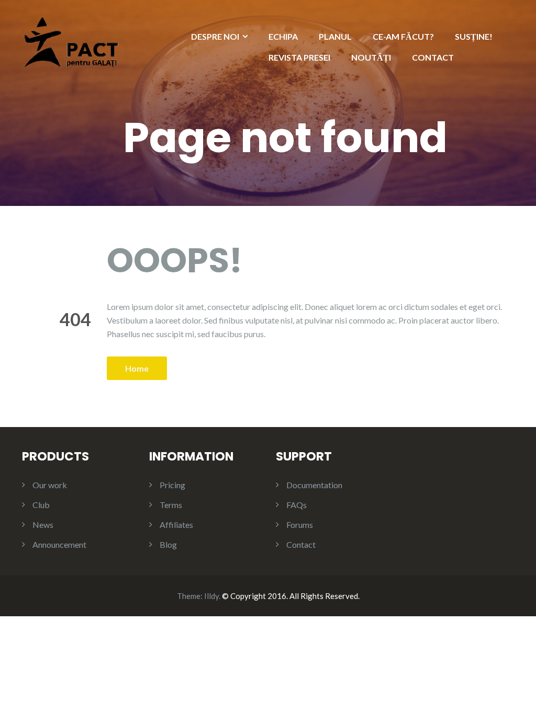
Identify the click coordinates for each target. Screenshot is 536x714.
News (42, 524)
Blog (168, 544)
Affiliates (176, 524)
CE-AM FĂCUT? (403, 36)
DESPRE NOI (215, 36)
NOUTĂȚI (371, 57)
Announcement (59, 544)
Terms (171, 505)
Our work (49, 485)
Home (137, 368)
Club (41, 505)
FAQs (296, 505)
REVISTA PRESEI (299, 57)
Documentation (314, 485)
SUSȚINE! (474, 36)
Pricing (172, 485)
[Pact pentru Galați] (71, 41)
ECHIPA (283, 36)
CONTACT (433, 57)
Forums (299, 524)
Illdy (211, 596)
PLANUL (335, 36)
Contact (301, 544)
